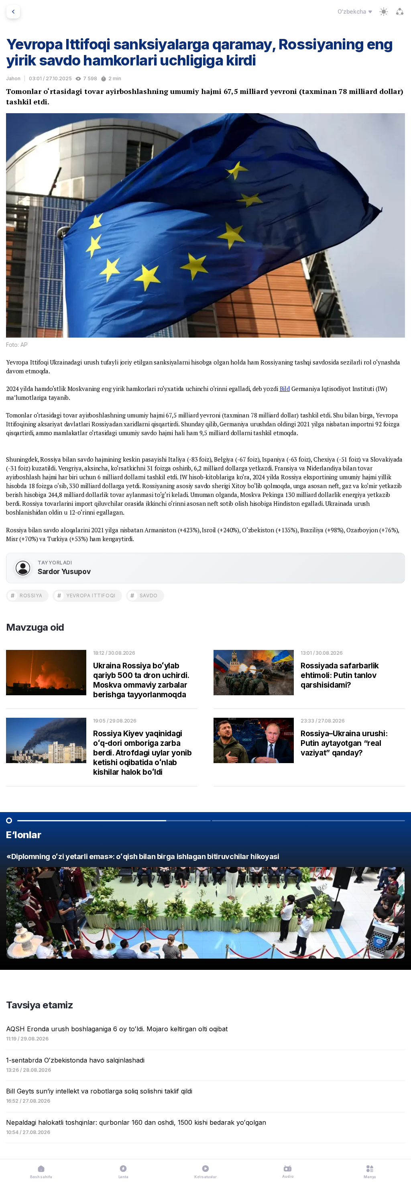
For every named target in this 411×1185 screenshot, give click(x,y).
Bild (285, 389)
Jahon (13, 78)
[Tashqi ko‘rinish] (384, 11)
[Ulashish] (400, 11)
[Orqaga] (13, 11)
